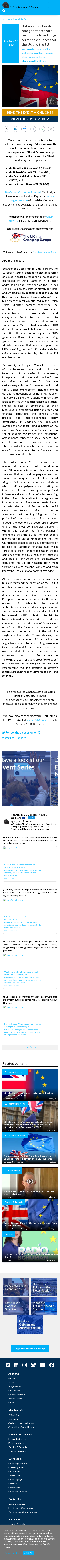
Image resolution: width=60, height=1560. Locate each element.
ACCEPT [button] (28, 1553)
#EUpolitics (19, 737)
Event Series (20, 19)
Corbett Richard (29, 52)
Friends (12, 1402)
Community (14, 1419)
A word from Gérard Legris (21, 1426)
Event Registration (17, 1463)
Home (6, 19)
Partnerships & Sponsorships (22, 1512)
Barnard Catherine (37, 57)
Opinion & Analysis (17, 1447)
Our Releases (15, 1390)
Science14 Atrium (36, 720)
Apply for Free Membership (30, 1348)
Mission (12, 1378)
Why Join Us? (14, 1414)
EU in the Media (16, 1443)
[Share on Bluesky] (24, 129)
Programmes (14, 1386)
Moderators (14, 1487)
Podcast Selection (17, 1451)
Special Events (15, 1475)
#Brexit (6, 737)
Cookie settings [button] (12, 1553)
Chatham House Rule (44, 252)
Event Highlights (16, 1479)
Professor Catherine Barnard (23, 192)
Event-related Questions (20, 1508)
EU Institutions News (18, 1439)
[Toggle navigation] (52, 5)
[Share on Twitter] (6, 129)
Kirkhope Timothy (40, 48)
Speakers (12, 1483)
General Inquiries (16, 1503)
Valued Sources (16, 1398)
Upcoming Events (17, 1467)
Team (11, 1382)
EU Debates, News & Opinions (24, 7)
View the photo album (30, 119)
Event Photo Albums (18, 1491)
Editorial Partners (16, 1394)
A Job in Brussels (16, 1524)
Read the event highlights (30, 112)
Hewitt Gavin (40, 61)
